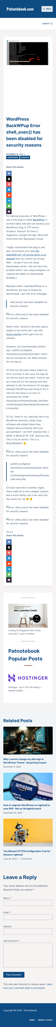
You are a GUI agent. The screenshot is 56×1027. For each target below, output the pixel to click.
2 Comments (26, 858)
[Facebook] (28, 173)
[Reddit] (28, 195)
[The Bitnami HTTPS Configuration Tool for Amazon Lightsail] (28, 833)
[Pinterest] (28, 184)
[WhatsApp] (28, 206)
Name (7, 898)
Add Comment (11, 940)
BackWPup (39, 219)
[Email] (28, 211)
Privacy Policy (45, 1020)
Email (7, 912)
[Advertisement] (28, 92)
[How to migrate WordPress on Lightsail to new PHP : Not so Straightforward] (28, 787)
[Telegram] (28, 200)
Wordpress (12, 157)
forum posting (14, 334)
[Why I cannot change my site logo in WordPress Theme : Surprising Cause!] (28, 740)
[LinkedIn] (28, 189)
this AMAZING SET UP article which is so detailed (26, 255)
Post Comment (14, 974)
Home (31, 1020)
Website (25, 157)
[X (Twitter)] (28, 179)
